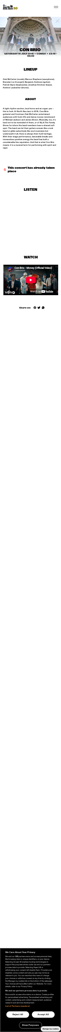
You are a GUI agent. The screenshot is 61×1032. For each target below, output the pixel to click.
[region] (30, 990)
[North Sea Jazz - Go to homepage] (10, 7)
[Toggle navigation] (56, 7)
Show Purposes (30, 1025)
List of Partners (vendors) (17, 1006)
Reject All (17, 1014)
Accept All (43, 1014)
